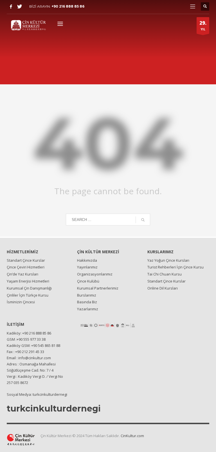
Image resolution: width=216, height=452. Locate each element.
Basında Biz (87, 301)
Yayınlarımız (87, 267)
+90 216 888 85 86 (67, 6)
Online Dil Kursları (162, 288)
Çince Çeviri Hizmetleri (25, 267)
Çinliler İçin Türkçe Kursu (27, 295)
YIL (202, 25)
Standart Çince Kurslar (26, 260)
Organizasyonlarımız (94, 274)
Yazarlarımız (87, 308)
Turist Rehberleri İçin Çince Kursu (175, 267)
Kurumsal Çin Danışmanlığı (29, 288)
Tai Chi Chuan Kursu (164, 274)
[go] (143, 220)
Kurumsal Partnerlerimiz (97, 288)
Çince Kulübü (88, 281)
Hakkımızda (87, 260)
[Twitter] (19, 6)
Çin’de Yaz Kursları (22, 274)
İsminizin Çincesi (21, 301)
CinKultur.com (132, 435)
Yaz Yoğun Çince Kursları (168, 260)
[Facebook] (11, 6)
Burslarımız (86, 295)
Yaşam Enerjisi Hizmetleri (28, 281)
